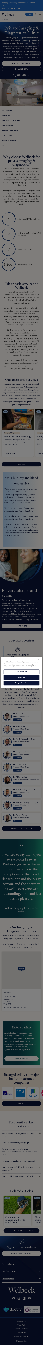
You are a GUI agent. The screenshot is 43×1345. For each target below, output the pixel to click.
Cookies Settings (21, 671)
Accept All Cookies (21, 683)
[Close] (38, 659)
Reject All (21, 677)
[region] (21, 672)
